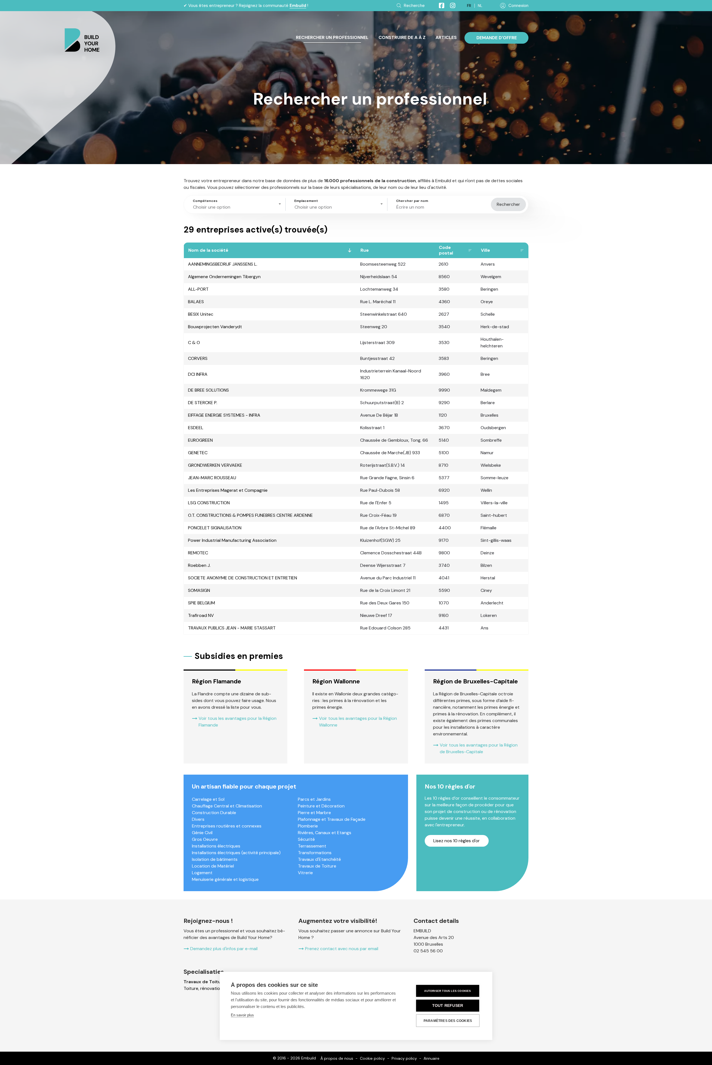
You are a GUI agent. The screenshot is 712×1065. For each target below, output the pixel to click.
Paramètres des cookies (448, 1021)
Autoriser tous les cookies (447, 990)
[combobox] (235, 204)
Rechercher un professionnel (332, 37)
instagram (450, 5)
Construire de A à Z (402, 37)
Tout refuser (447, 1006)
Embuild (298, 5)
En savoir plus (242, 1015)
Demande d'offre (496, 38)
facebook (439, 5)
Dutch (480, 5)
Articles (446, 37)
